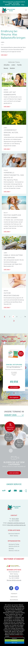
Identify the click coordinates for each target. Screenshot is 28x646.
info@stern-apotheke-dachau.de (16, 523)
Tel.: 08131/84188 (14, 576)
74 (25, 316)
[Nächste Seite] (14, 320)
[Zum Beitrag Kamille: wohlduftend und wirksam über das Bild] (14, 243)
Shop (22, 4)
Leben (2, 42)
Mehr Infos (14, 642)
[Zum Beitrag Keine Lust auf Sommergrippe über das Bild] (14, 80)
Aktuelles (6, 65)
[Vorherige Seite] (4, 316)
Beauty (6, 68)
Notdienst (7, 4)
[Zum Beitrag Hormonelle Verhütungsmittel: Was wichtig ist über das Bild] (14, 160)
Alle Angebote (14, 397)
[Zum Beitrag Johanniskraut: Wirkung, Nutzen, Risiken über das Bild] (14, 118)
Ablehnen (14, 638)
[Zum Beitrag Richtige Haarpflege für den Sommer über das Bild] (14, 203)
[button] (26, 367)
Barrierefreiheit (14, 600)
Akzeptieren (14, 640)
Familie (19, 65)
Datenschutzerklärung (16, 636)
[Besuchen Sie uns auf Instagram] (17, 588)
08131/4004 (16, 3)
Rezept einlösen (16, 4)
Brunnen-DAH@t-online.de (14, 580)
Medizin (12, 68)
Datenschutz (14, 596)
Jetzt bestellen (14, 387)
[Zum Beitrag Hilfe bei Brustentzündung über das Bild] (14, 281)
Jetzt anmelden (14, 473)
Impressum (14, 593)
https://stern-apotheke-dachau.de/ (16, 525)
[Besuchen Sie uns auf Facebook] (11, 588)
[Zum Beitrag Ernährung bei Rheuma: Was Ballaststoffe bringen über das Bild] (14, 21)
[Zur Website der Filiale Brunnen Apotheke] (14, 566)
